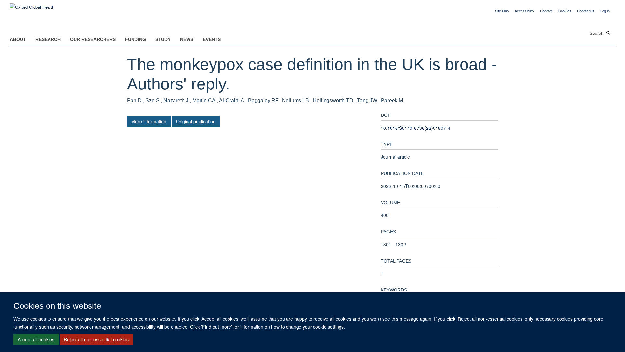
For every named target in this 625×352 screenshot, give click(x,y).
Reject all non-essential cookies (96, 339)
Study (163, 39)
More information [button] (148, 121)
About (18, 39)
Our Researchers (93, 39)
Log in (605, 10)
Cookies (564, 10)
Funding (135, 39)
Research (48, 39)
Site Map (502, 10)
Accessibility (524, 10)
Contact (546, 10)
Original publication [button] (195, 121)
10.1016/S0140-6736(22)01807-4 (415, 128)
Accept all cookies (36, 339)
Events (212, 39)
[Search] (608, 32)
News (186, 39)
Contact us (585, 10)
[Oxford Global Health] (32, 5)
